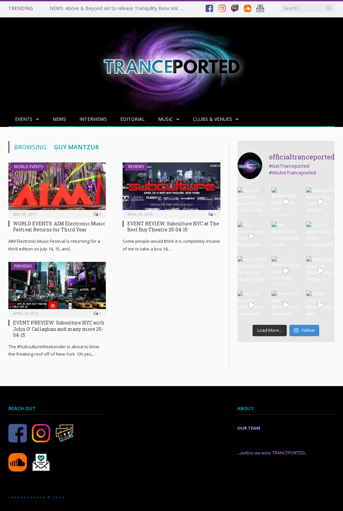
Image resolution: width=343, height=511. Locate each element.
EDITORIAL (132, 119)
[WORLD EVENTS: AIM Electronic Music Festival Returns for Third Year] (57, 188)
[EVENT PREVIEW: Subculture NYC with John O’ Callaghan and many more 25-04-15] (57, 287)
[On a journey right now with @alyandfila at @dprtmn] (251, 236)
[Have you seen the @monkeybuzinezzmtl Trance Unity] (251, 201)
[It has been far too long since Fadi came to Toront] (320, 201)
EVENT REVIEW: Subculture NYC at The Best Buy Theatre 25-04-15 (173, 226)
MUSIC (165, 119)
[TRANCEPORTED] (171, 63)
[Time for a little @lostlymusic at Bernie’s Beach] (286, 305)
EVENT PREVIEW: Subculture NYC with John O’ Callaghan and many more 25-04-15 (59, 328)
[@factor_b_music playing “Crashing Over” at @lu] (286, 270)
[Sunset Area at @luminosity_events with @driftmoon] (320, 305)
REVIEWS (136, 166)
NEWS (59, 119)
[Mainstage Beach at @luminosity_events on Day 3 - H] (320, 270)
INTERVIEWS (93, 119)
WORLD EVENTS (28, 166)
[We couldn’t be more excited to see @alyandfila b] (286, 236)
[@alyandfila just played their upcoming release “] (286, 201)
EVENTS (23, 119)
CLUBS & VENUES (212, 119)
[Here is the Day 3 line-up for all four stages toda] (251, 270)
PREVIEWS (23, 266)
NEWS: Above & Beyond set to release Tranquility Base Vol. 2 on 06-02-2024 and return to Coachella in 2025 (118, 8)
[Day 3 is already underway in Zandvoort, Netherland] (251, 305)
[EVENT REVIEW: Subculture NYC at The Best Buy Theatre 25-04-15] (171, 188)
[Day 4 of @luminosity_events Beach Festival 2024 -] (320, 236)
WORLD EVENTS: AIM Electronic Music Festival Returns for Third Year (59, 226)
